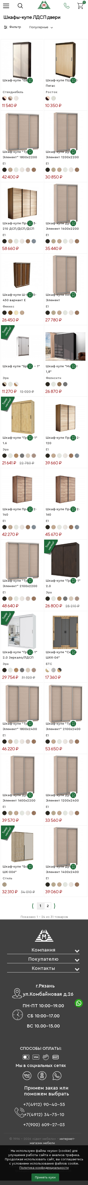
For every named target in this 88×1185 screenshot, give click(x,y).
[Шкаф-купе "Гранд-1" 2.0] (66, 560)
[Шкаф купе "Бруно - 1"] (22, 346)
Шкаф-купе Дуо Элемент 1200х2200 (62, 154)
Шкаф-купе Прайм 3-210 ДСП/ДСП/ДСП (19, 226)
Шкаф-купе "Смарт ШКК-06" (61, 655)
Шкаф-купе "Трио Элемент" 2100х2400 (63, 726)
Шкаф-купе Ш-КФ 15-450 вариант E (19, 297)
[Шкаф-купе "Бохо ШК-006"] (22, 846)
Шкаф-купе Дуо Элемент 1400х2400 (62, 869)
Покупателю (43, 959)
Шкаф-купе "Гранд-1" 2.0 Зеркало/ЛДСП (20, 655)
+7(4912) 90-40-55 (44, 1104)
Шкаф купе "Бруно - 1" (21, 366)
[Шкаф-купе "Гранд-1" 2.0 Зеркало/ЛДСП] (22, 632)
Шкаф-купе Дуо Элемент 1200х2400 (62, 798)
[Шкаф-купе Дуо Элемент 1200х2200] (66, 132)
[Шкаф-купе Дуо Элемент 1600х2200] (22, 775)
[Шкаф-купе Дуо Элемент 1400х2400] (66, 846)
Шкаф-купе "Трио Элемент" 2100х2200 (20, 583)
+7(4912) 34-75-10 (44, 1114)
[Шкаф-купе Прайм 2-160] (66, 489)
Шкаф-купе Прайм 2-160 (63, 512)
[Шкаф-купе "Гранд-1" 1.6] (22, 417)
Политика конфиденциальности (44, 1167)
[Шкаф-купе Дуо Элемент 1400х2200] (66, 203)
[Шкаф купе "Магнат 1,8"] (66, 346)
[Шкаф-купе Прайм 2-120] (66, 417)
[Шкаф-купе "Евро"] (22, 60)
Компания (43, 950)
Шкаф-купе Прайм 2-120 (63, 440)
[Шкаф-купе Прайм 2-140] (22, 489)
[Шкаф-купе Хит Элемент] (66, 274)
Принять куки (45, 1177)
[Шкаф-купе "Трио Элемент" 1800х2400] (22, 703)
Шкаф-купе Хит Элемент (58, 297)
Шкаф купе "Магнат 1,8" (62, 369)
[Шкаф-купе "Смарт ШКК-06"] (66, 632)
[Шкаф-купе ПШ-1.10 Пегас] (66, 60)
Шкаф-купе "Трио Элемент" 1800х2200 (20, 154)
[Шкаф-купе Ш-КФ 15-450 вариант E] (22, 274)
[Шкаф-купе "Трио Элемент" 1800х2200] (22, 132)
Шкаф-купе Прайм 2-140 (20, 512)
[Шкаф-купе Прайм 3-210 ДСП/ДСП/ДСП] (22, 203)
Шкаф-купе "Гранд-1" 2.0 (63, 583)
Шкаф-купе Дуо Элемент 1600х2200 (19, 798)
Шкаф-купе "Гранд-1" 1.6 (20, 440)
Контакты (43, 968)
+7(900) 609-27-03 (44, 1124)
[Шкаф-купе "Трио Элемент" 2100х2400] (66, 703)
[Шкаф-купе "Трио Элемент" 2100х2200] (22, 560)
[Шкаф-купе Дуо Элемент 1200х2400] (66, 775)
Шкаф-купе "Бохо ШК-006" (17, 869)
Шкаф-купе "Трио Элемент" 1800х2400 (20, 726)
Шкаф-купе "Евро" (18, 80)
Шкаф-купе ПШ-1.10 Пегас (61, 83)
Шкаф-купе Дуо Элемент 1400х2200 (62, 226)
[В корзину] (30, 80)
